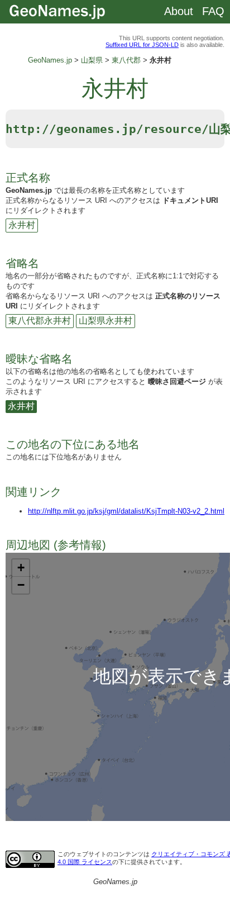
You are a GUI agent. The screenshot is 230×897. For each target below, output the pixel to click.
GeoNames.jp (50, 60)
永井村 (21, 225)
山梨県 (92, 60)
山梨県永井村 (105, 320)
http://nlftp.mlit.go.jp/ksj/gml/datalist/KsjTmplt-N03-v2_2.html (126, 511)
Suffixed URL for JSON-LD (142, 44)
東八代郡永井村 (39, 320)
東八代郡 (126, 60)
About (178, 11)
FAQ (213, 11)
